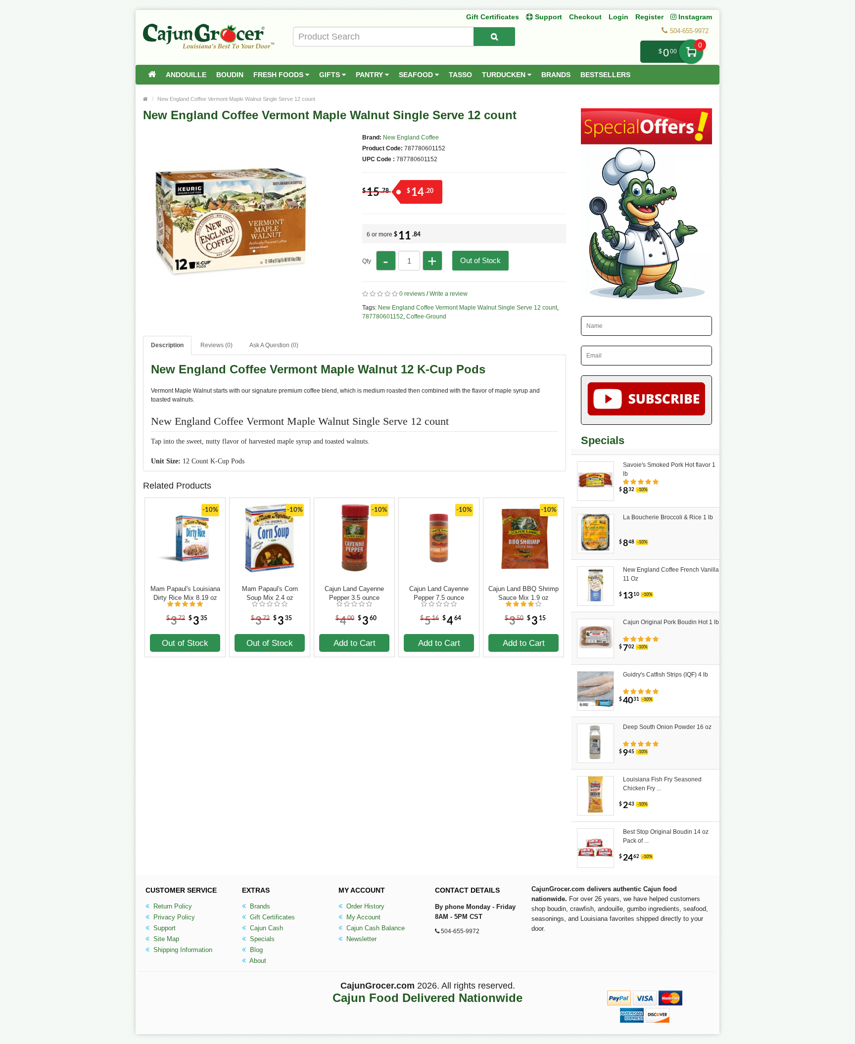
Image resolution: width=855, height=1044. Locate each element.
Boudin (229, 75)
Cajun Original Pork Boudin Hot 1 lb (671, 622)
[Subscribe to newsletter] (646, 400)
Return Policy (171, 906)
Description (167, 345)
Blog (255, 949)
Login (618, 17)
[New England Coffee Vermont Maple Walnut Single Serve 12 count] (229, 300)
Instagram (694, 17)
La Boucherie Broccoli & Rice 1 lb (668, 517)
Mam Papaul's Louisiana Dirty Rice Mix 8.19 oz (185, 593)
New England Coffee (411, 137)
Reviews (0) (216, 345)
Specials (261, 939)
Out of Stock (480, 260)
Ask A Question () (273, 345)
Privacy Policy (173, 917)
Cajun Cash (265, 928)
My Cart (691, 52)
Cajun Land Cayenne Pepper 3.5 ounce (354, 593)
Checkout (585, 17)
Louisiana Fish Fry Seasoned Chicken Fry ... (662, 784)
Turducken (504, 75)
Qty (366, 261)
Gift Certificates (492, 17)
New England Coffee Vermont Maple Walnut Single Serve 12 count (236, 99)
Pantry (370, 75)
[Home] (152, 75)
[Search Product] (494, 36)
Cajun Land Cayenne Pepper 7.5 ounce (439, 593)
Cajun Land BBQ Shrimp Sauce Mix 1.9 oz (523, 593)
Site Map (165, 939)
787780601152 (382, 316)
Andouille (186, 75)
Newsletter (360, 939)
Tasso (460, 75)
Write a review (448, 293)
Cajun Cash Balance (374, 928)
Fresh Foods (279, 75)
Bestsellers (605, 75)
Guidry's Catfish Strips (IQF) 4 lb (665, 674)
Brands (555, 75)
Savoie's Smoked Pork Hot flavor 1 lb (669, 469)
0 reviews (412, 293)
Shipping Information (181, 949)
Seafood (417, 75)
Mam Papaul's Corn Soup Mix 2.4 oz (270, 593)
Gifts (330, 75)
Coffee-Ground (426, 316)
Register (649, 17)
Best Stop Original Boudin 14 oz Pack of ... (666, 836)
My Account (362, 917)
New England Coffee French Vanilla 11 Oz (671, 574)
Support (163, 928)
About (257, 960)
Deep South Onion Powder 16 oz (667, 727)
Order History (364, 906)
